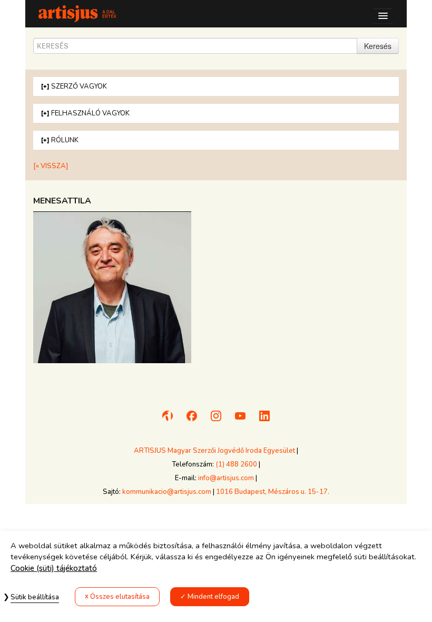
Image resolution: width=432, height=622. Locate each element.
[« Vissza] (50, 166)
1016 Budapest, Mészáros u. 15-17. (272, 492)
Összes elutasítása (120, 596)
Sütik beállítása (35, 597)
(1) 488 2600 (236, 464)
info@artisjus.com (226, 478)
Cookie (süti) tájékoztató (54, 568)
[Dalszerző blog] (168, 421)
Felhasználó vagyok (90, 113)
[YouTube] (240, 421)
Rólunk (64, 140)
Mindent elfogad (213, 596)
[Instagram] (216, 421)
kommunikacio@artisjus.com (166, 492)
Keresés (377, 46)
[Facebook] (192, 421)
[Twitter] (264, 421)
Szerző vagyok (79, 86)
